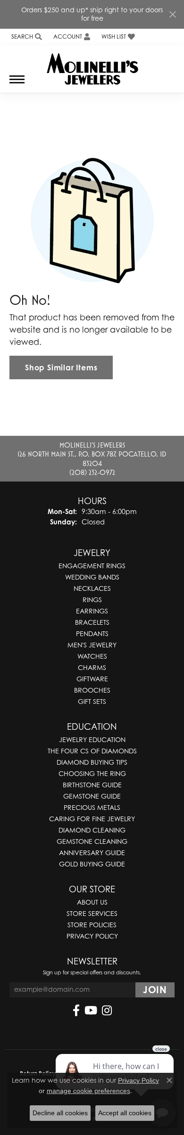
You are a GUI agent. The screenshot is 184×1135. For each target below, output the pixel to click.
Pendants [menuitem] (92, 633)
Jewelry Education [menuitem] (92, 739)
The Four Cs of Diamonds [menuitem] (92, 751)
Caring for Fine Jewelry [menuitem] (92, 819)
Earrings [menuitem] (92, 611)
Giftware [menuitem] (92, 679)
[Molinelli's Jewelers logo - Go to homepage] (92, 65)
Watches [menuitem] (92, 656)
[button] (25, 37)
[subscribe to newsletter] (155, 989)
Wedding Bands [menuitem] (92, 577)
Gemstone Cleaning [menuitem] (92, 841)
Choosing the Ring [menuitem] (92, 773)
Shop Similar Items (61, 367)
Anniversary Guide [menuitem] (92, 853)
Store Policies (92, 925)
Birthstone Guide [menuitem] (92, 785)
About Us (92, 902)
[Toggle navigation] (17, 84)
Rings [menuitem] (92, 600)
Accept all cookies (124, 1113)
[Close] (172, 14)
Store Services (92, 913)
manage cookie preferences (88, 1090)
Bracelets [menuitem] (92, 622)
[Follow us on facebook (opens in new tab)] (76, 1010)
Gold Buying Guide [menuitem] (92, 864)
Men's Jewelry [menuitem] (92, 645)
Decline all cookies (60, 1113)
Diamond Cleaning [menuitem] (92, 830)
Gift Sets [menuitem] (92, 701)
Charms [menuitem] (92, 667)
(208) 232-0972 (92, 472)
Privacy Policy (92, 936)
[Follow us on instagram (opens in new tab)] (107, 1010)
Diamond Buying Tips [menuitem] (92, 762)
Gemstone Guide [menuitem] (92, 796)
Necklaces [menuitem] (92, 588)
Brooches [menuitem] (92, 690)
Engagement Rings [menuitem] (92, 566)
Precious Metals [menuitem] (92, 807)
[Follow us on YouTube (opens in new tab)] (90, 1010)
